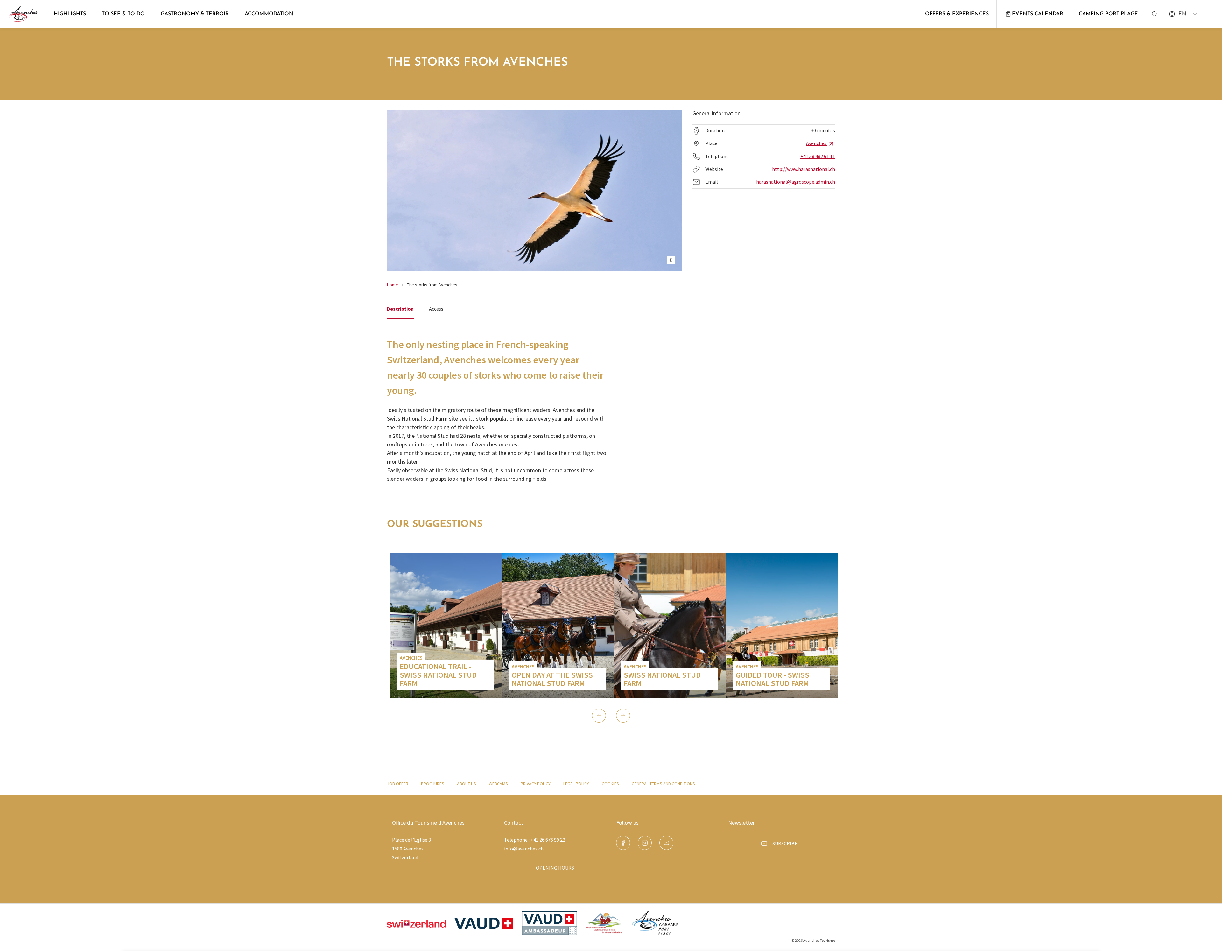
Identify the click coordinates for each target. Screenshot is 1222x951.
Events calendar (1037, 14)
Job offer (397, 784)
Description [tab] (400, 308)
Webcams (498, 784)
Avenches (816, 143)
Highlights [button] (70, 14)
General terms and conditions (663, 784)
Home (392, 285)
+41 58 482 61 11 (817, 156)
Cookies (610, 784)
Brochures (432, 784)
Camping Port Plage (1108, 14)
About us (466, 784)
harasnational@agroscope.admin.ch (795, 181)
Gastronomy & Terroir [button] (195, 14)
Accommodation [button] (269, 14)
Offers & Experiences (957, 14)
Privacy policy (536, 784)
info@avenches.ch (524, 848)
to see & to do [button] (123, 14)
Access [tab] (436, 308)
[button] (599, 716)
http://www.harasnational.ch (803, 169)
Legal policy (576, 784)
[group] (446, 625)
